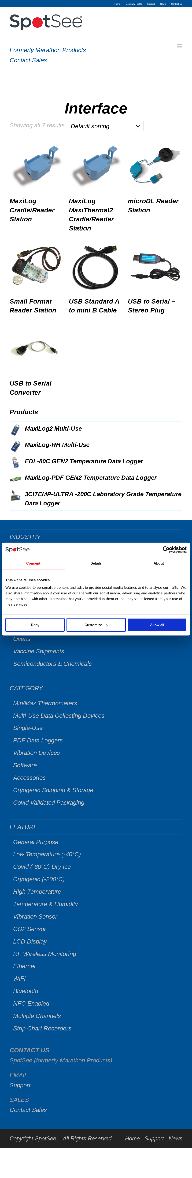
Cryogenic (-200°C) (39, 879)
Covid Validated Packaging (48, 802)
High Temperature (37, 891)
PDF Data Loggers (38, 740)
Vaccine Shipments (38, 651)
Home (132, 1138)
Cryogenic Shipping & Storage (53, 790)
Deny (35, 625)
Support (20, 1085)
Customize (93, 625)
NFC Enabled (31, 1003)
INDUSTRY (25, 536)
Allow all (157, 625)
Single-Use (28, 727)
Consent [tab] (33, 563)
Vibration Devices (36, 752)
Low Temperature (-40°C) (47, 854)
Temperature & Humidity (45, 904)
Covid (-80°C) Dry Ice (42, 866)
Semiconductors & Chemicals (52, 663)
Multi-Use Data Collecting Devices (58, 715)
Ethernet (24, 966)
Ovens (21, 638)
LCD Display (30, 941)
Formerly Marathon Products (48, 50)
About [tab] (159, 563)
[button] (179, 46)
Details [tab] (96, 563)
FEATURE (23, 827)
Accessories (29, 777)
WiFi (19, 978)
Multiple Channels (37, 1015)
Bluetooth (25, 991)
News (175, 1138)
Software (25, 765)
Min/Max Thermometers (45, 703)
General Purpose (35, 842)
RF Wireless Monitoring (44, 953)
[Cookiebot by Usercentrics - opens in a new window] (166, 549)
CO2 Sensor (29, 928)
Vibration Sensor (35, 916)
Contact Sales (28, 60)
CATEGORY (26, 688)
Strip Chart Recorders (42, 1028)
